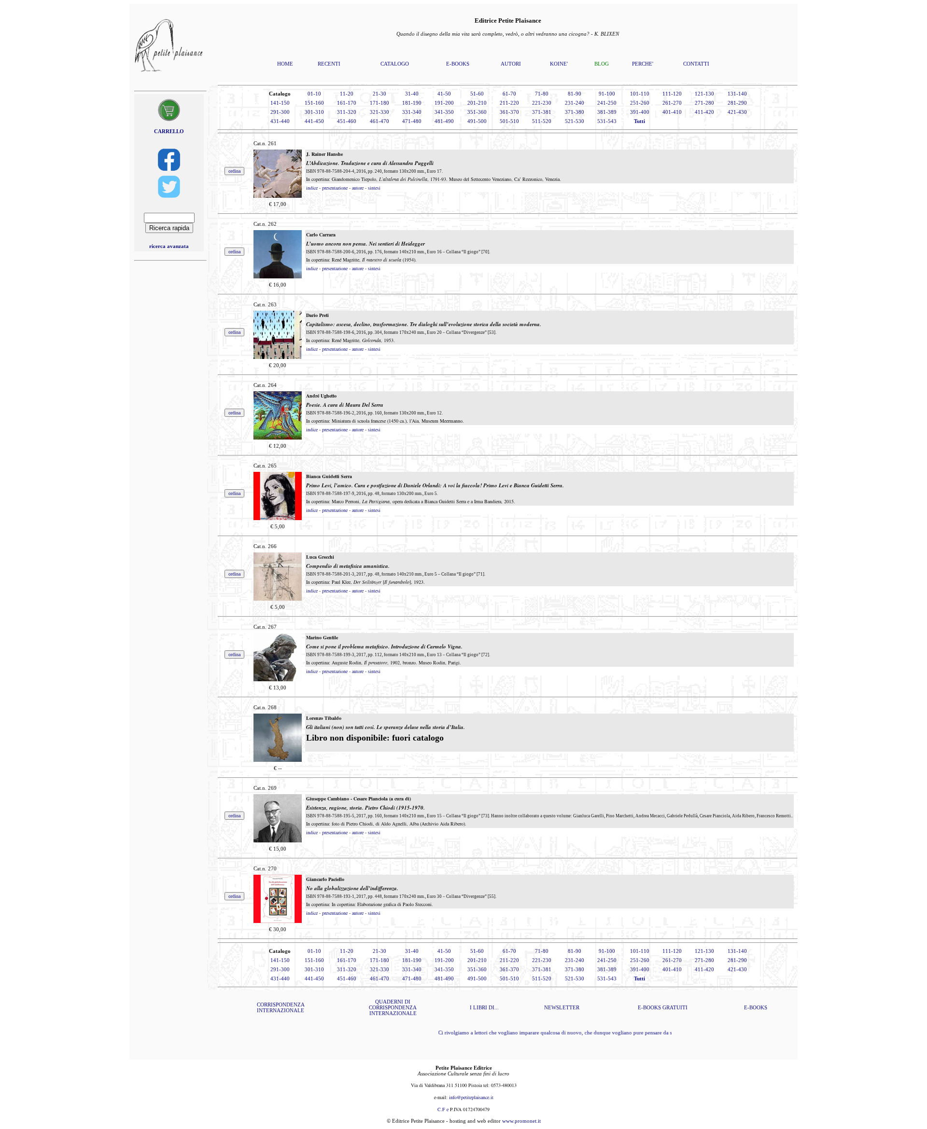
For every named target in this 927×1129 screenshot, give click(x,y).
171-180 (379, 103)
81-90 (574, 93)
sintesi (374, 187)
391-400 (639, 112)
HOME (285, 64)
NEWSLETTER (561, 1007)
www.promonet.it (521, 1121)
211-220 (509, 103)
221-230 (541, 103)
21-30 (379, 93)
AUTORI (511, 64)
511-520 (541, 121)
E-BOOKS (457, 64)
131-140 (737, 93)
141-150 (280, 103)
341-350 (444, 112)
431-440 (280, 121)
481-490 (444, 121)
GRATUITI (675, 1007)
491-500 (477, 121)
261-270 (672, 103)
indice (312, 187)
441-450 (314, 121)
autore (358, 187)
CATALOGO (394, 64)
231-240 (574, 103)
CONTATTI (696, 64)
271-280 (704, 103)
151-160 (314, 103)
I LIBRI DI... (484, 1007)
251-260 (639, 103)
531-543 (607, 121)
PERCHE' (642, 64)
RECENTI (329, 64)
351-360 (477, 112)
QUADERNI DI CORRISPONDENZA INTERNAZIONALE (393, 1007)
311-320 (346, 112)
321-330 (379, 112)
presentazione (335, 187)
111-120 (672, 93)
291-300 (280, 112)
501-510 (509, 121)
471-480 (411, 121)
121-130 (704, 93)
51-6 (475, 93)
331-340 (411, 112)
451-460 (346, 121)
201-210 (477, 103)
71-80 (541, 93)
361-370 (509, 112)
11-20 (346, 93)
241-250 (607, 103)
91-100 (607, 93)
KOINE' (559, 64)
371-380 (574, 112)
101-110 (639, 93)
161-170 (346, 103)
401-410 (672, 112)
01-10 (314, 93)
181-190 (411, 103)
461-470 (379, 121)
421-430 (737, 112)
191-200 (444, 103)
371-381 (541, 112)
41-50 (444, 93)
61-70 (509, 93)
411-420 (704, 112)
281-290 (737, 103)
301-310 (314, 112)
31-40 (412, 93)
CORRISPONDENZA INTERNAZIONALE (281, 1007)
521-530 (574, 121)
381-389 (607, 112)
